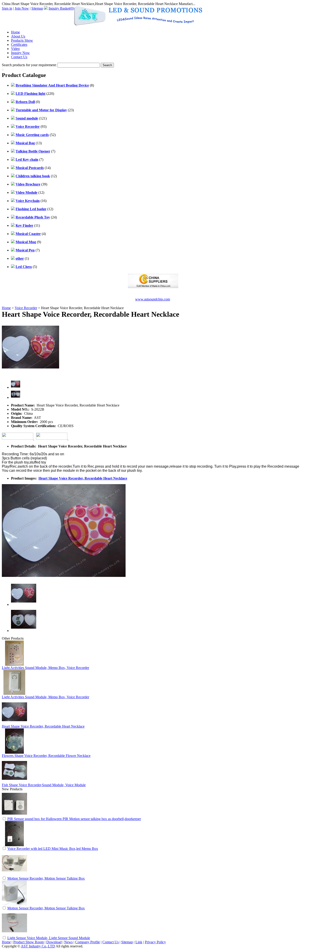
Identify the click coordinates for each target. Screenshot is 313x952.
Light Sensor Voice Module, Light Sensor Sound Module (48, 938)
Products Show (22, 40)
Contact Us (19, 57)
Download (54, 942)
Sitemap (37, 8)
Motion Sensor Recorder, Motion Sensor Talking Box (46, 878)
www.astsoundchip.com (152, 299)
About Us (18, 36)
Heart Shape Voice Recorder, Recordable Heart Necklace (82, 478)
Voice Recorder (26, 308)
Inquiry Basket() (61, 8)
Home (15, 32)
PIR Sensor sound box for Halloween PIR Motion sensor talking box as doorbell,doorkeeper (74, 819)
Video (15, 49)
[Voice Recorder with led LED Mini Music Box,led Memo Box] (14, 845)
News (68, 942)
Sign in (7, 8)
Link (138, 942)
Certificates (19, 44)
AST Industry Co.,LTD (38, 946)
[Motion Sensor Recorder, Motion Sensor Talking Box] (14, 875)
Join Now (22, 8)
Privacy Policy (155, 942)
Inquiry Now (20, 53)
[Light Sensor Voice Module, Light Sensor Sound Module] (14, 934)
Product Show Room (28, 942)
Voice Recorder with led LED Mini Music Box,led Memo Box (52, 849)
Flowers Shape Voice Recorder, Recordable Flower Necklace (46, 756)
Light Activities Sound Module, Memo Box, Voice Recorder (45, 668)
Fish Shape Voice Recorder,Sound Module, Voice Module (44, 785)
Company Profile (87, 942)
